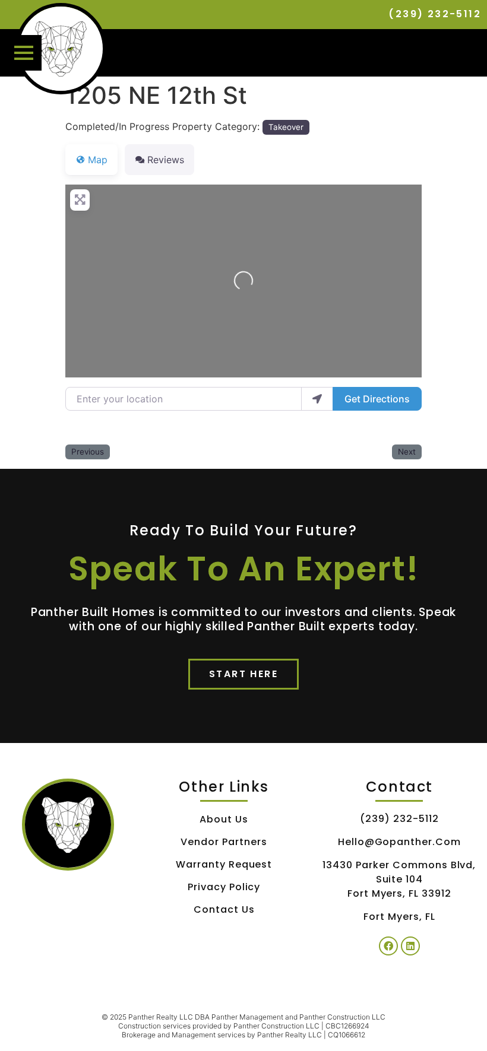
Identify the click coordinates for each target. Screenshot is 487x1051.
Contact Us (224, 909)
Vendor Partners (224, 842)
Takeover (285, 127)
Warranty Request (224, 864)
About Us (224, 819)
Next (407, 451)
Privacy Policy (224, 887)
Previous (87, 451)
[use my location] (317, 399)
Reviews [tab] (165, 160)
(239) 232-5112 (434, 14)
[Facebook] (388, 945)
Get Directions (377, 399)
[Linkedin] (410, 945)
